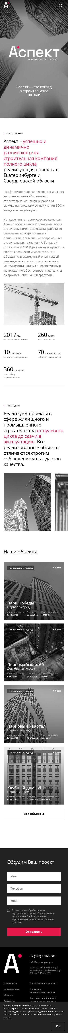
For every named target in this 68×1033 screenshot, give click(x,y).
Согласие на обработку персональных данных (43, 1000)
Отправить (34, 931)
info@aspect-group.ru (41, 962)
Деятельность (11, 989)
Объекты (9, 995)
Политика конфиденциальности (42, 991)
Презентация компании (43, 983)
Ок (58, 1026)
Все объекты (34, 814)
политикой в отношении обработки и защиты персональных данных (33, 916)
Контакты (9, 1001)
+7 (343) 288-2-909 (43, 956)
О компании (10, 983)
